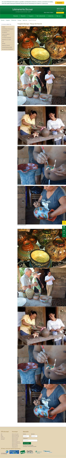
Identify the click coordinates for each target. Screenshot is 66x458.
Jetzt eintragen (26, 443)
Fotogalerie (31, 16)
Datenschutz (3, 437)
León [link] (3, 41)
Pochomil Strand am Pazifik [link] (7, 47)
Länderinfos (50, 16)
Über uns (58, 16)
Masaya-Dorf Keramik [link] (6, 45)
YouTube (44, 9)
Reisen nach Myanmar (15, 435)
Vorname (24, 434)
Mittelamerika (13, 20)
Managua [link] (3, 43)
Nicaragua (19, 20)
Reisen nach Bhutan (15, 437)
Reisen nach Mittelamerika (16, 443)
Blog (1, 435)
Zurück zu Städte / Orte (7, 24)
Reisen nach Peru (15, 440)
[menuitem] (8, 27)
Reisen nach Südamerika (16, 441)
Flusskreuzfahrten (15, 447)
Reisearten (23, 16)
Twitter (49, 9)
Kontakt (2, 436)
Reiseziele (15, 16)
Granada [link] (3, 27)
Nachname (33, 434)
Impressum (3, 439)
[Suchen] (64, 16)
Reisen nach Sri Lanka (15, 436)
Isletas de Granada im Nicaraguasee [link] (6, 35)
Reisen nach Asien (15, 444)
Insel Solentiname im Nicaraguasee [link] (6, 31)
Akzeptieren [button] (59, 2)
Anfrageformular (59, 12)
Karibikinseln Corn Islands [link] (6, 39)
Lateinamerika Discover (6, 12)
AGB (1, 434)
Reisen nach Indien (15, 439)
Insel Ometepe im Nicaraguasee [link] (7, 29)
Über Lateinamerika (40, 16)
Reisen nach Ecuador (15, 434)
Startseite (2, 20)
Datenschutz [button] (45, 3)
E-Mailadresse (25, 438)
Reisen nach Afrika (15, 445)
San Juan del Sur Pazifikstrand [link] (7, 49)
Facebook (47, 9)
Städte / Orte (25, 20)
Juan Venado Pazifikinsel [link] (6, 37)
